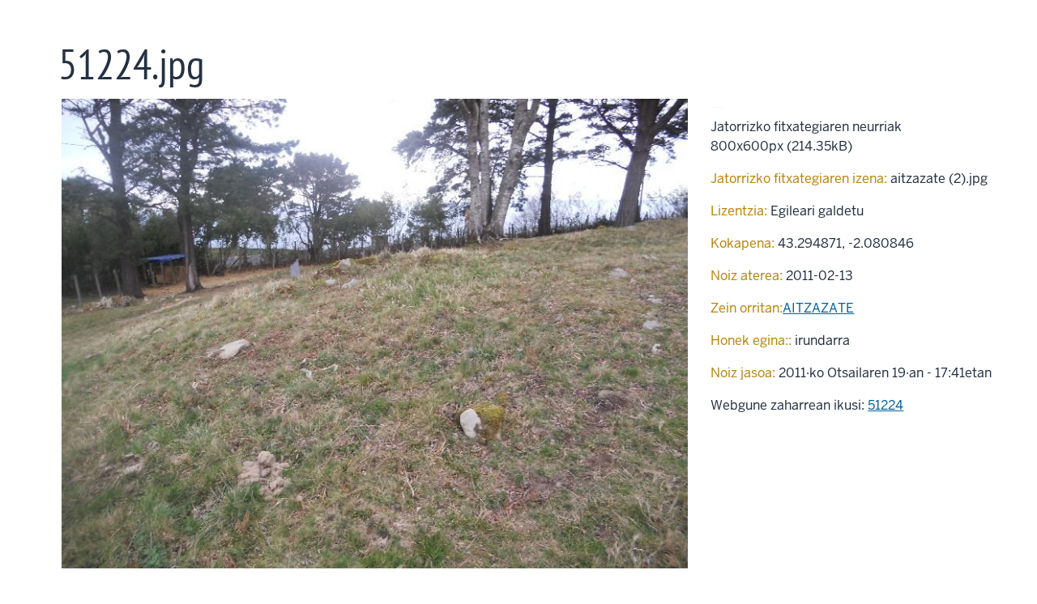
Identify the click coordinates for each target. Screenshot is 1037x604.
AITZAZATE (818, 308)
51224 (885, 405)
